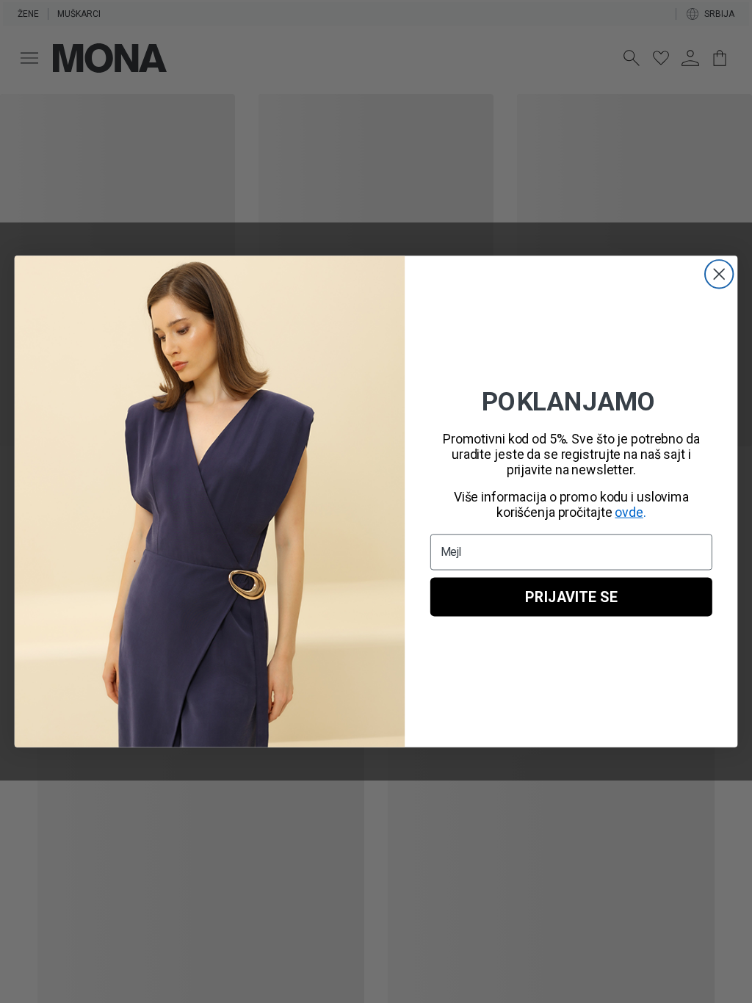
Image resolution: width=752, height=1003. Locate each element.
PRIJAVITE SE (571, 597)
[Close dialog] (718, 273)
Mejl (452, 552)
